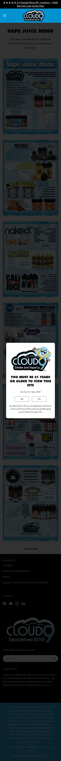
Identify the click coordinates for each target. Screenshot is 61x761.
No (39, 399)
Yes (21, 399)
